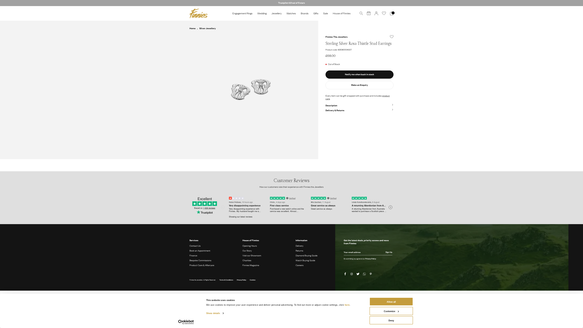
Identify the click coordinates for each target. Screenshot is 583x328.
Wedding (262, 13)
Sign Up (388, 252)
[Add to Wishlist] (392, 37)
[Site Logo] (198, 13)
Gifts (315, 13)
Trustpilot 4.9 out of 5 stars (291, 2)
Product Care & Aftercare (201, 265)
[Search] (361, 13)
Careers (299, 265)
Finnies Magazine (250, 265)
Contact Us (195, 245)
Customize (389, 311)
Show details (213, 313)
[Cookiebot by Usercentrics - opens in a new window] (186, 322)
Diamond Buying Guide (306, 255)
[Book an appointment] (369, 13)
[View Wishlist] (384, 13)
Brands (305, 13)
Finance (193, 255)
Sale (325, 13)
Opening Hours (249, 245)
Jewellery (276, 13)
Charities (246, 260)
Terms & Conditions (226, 280)
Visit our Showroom (251, 255)
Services (193, 240)
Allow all (391, 302)
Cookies (253, 280)
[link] (346, 274)
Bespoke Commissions (200, 260)
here (347, 305)
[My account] (376, 13)
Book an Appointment (199, 250)
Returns (299, 250)
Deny (391, 320)
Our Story (247, 250)
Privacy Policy (241, 280)
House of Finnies (342, 13)
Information (301, 240)
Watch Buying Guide (305, 260)
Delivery (299, 245)
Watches (291, 13)
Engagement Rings (242, 13)
